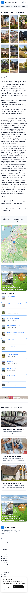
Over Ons (5, 558)
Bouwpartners (6, 545)
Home (2, 6)
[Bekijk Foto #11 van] (14, 66)
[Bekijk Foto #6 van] (23, 36)
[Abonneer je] (14, 397)
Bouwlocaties (9, 6)
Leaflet (16, 262)
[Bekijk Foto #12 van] (23, 66)
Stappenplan (6, 564)
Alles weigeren (7, 587)
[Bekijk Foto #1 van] (5, 22)
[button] (14, 242)
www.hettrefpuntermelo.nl (8, 202)
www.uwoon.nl (5, 210)
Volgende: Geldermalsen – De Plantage (18, 219)
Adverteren (5, 556)
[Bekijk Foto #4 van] (5, 36)
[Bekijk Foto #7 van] (5, 51)
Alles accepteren (18, 587)
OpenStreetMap (23, 262)
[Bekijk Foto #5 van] (14, 36)
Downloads (5, 560)
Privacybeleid (6, 572)
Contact (4, 576)
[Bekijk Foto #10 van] (5, 66)
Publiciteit (5, 562)
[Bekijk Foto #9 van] (23, 51)
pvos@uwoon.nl (20, 209)
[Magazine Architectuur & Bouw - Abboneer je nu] (14, 278)
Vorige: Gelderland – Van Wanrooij (7, 218)
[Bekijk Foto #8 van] (14, 51)
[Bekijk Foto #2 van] (14, 22)
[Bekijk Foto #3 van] (23, 22)
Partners (5, 549)
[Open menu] (25, 2)
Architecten (5, 540)
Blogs (4, 547)
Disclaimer (5, 574)
